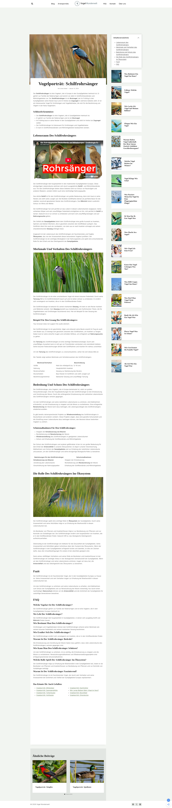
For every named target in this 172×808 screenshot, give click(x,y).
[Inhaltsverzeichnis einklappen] (138, 38)
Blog (53, 4)
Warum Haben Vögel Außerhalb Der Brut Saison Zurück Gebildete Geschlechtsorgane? (131, 144)
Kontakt (113, 4)
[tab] (64, 794)
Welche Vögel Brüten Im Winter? (129, 163)
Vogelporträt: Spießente (82, 787)
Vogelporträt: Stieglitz (44, 787)
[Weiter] (101, 776)
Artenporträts (63, 4)
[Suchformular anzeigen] (32, 4)
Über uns (122, 4)
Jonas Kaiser (63, 88)
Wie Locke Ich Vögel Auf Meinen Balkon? (131, 108)
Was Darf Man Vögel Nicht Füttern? (130, 300)
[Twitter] (136, 804)
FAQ (104, 4)
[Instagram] (140, 804)
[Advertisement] (86, 20)
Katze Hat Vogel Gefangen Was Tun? (130, 267)
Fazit (118, 62)
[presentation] (49, 771)
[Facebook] (133, 804)
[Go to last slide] (35, 776)
